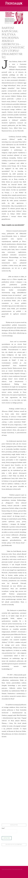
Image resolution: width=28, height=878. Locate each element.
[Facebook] (14, 874)
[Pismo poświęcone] (14, 3)
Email (3, 828)
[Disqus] (14, 757)
